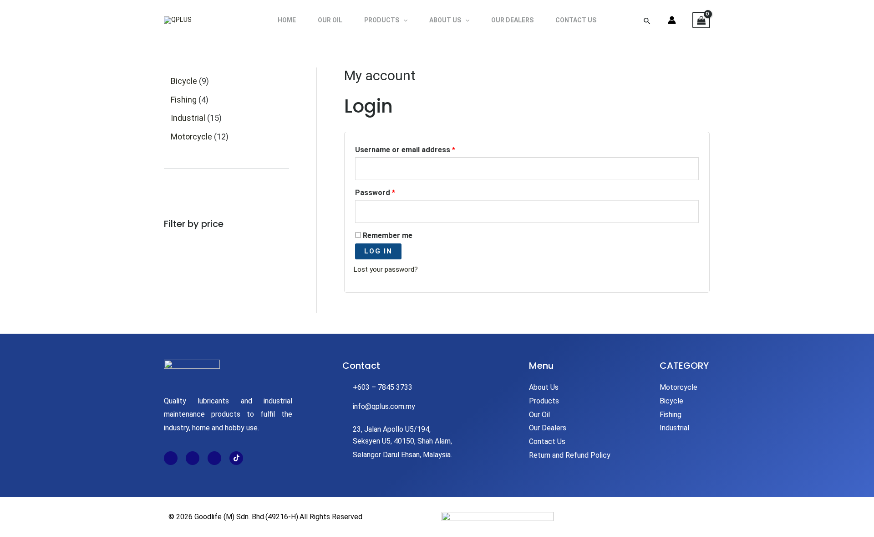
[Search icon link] (647, 20)
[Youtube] (214, 458)
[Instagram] (192, 458)
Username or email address (420, 148)
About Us (445, 20)
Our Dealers (512, 20)
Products (381, 20)
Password (390, 191)
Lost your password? (386, 269)
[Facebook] (171, 458)
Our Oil (330, 20)
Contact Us (575, 20)
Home (287, 20)
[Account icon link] (672, 20)
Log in (378, 251)
